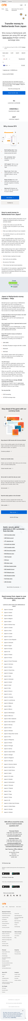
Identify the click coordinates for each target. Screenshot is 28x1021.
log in (22, 84)
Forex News (17, 935)
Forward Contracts (5, 923)
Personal (10, 1)
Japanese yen (8, 541)
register (17, 84)
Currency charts (5, 943)
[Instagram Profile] (20, 895)
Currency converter (5, 935)
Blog (15, 937)
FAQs (7, 906)
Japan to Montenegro (9, 712)
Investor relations (18, 980)
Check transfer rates (6, 951)
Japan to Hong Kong (9, 670)
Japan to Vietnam (8, 812)
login (5, 226)
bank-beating (8, 38)
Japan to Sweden (8, 779)
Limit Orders (4, 925)
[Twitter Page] (11, 895)
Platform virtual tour (6, 933)
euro (7, 560)
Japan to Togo (7, 791)
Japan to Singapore (9, 757)
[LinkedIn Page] (8, 895)
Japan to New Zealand (9, 721)
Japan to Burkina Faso (9, 624)
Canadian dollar (9, 547)
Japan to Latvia (8, 694)
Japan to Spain (7, 773)
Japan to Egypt (8, 645)
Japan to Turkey (8, 797)
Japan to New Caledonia (10, 718)
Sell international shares (6, 968)
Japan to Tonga (8, 794)
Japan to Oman (8, 727)
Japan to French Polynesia (10, 661)
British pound (8, 538)
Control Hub (17, 913)
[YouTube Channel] (17, 895)
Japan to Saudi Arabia (9, 751)
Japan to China (7, 630)
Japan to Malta (7, 706)
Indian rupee (8, 563)
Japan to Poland (8, 742)
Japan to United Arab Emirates (11, 803)
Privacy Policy (4, 980)
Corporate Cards (5, 917)
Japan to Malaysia (8, 703)
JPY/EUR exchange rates (9, 397)
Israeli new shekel (9, 544)
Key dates (16, 978)
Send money (4, 953)
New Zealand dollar (11, 566)
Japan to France (8, 657)
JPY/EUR (20, 380)
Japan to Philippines (9, 739)
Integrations (17, 922)
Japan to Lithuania (8, 697)
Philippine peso (9, 572)
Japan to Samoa (8, 748)
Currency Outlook (18, 933)
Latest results (17, 976)
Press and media (18, 953)
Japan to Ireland (8, 682)
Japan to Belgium (8, 618)
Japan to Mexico (8, 709)
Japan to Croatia (8, 633)
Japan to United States (9, 806)
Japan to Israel (7, 685)
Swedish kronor (9, 569)
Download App (17, 926)
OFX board (4, 988)
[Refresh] (3, 47)
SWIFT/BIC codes (5, 945)
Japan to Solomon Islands (10, 764)
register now (5, 328)
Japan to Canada (8, 627)
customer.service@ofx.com (14, 835)
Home (3, 8)
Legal (3, 976)
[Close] (22, 1010)
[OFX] (4, 5)
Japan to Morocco (8, 715)
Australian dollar (9, 535)
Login (21, 5)
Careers (3, 992)
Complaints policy (5, 978)
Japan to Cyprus (8, 636)
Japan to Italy (7, 688)
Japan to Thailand (8, 788)
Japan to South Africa (9, 767)
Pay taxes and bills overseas (7, 962)
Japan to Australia (8, 609)
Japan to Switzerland (9, 782)
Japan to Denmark (8, 642)
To (3, 62)
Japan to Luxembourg (9, 700)
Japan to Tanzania (8, 785)
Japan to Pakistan (8, 730)
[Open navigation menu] (25, 5)
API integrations (17, 951)
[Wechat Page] (14, 895)
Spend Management (18, 915)
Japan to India (7, 676)
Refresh (23, 47)
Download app (4, 955)
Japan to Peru (7, 736)
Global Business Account (6, 913)
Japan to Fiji (7, 651)
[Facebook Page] (4, 895)
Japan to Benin (7, 621)
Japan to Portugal (8, 745)
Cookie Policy (13, 1017)
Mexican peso (10, 553)
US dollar (7, 582)
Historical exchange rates (7, 939)
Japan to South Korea (9, 770)
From (4, 55)
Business (4, 1)
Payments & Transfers (6, 915)
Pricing (16, 924)
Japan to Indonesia (8, 679)
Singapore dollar (9, 575)
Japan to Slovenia (8, 760)
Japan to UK (7, 800)
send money (12, 328)
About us (3, 974)
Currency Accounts (5, 927)
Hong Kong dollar (9, 550)
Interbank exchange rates (7, 937)
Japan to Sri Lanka (8, 776)
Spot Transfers (5, 921)
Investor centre (17, 974)
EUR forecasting (7, 394)
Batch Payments (18, 920)
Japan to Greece (8, 667)
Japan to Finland (8, 654)
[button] (12, 53)
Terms (25, 1018)
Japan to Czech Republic (10, 639)
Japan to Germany (8, 664)
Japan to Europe (8, 648)
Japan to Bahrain (8, 615)
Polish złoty (8, 578)
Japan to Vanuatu (8, 809)
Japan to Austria (8, 612)
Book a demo (18, 906)
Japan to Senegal (8, 754)
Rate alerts (4, 941)
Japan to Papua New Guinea (11, 733)
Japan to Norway (8, 724)
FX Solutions (4, 919)
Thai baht (8, 556)
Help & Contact (12, 906)
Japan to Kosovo (8, 691)
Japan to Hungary (8, 673)
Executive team (5, 990)
